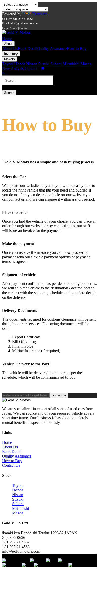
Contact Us (11, 465)
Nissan (31, 64)
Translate (39, 14)
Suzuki (43, 64)
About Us (10, 48)
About (8, 44)
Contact (31, 68)
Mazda (85, 64)
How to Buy (77, 48)
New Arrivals (13, 68)
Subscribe (59, 395)
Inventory (11, 54)
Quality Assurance (52, 48)
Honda (19, 64)
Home (7, 38)
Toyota (7, 64)
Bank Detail (27, 48)
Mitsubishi (71, 64)
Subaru (56, 64)
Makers (9, 59)
